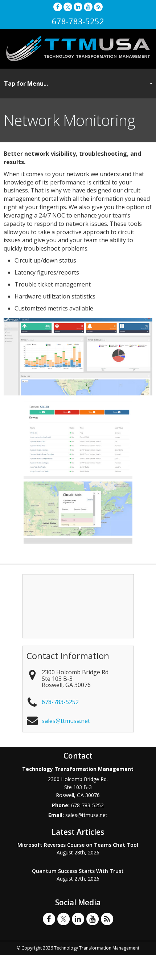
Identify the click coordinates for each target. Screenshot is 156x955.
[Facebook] (58, 6)
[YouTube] (88, 6)
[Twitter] (68, 6)
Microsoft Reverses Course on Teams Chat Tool (77, 844)
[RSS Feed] (98, 6)
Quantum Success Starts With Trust (78, 870)
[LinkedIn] (78, 6)
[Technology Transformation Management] (78, 48)
